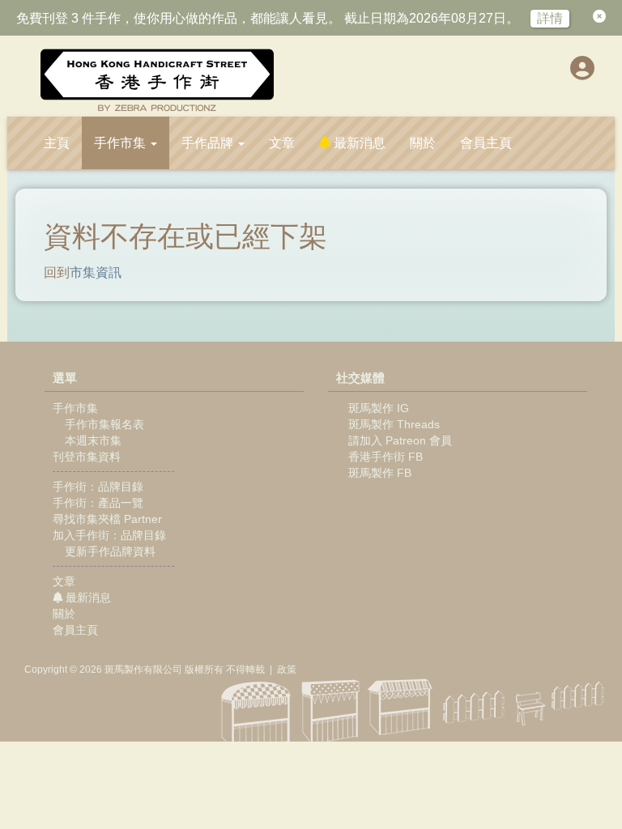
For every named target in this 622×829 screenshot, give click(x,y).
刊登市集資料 (87, 456)
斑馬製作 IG (378, 408)
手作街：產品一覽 (98, 502)
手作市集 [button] (121, 143)
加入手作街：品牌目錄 (109, 535)
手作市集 (75, 408)
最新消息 (358, 143)
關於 (423, 143)
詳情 (550, 18)
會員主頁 (486, 143)
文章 (282, 143)
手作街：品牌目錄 (98, 486)
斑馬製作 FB (379, 472)
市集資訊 (95, 272)
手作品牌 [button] (208, 143)
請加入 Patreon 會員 (400, 440)
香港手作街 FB (385, 456)
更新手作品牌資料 (109, 551)
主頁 (57, 143)
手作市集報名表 (103, 424)
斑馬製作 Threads (394, 424)
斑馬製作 (123, 669)
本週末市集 (91, 440)
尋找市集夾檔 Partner (107, 518)
